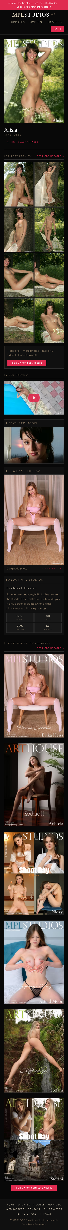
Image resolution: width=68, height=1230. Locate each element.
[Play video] (34, 398)
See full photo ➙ (52, 568)
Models (36, 22)
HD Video (54, 22)
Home (11, 1204)
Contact (34, 1209)
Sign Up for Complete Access (34, 1188)
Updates (18, 22)
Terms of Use (27, 1213)
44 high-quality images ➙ (24, 142)
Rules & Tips (53, 1209)
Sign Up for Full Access (27, 363)
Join (57, 29)
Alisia (10, 130)
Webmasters (15, 1209)
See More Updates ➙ (50, 156)
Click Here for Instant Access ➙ (34, 6)
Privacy (45, 1213)
